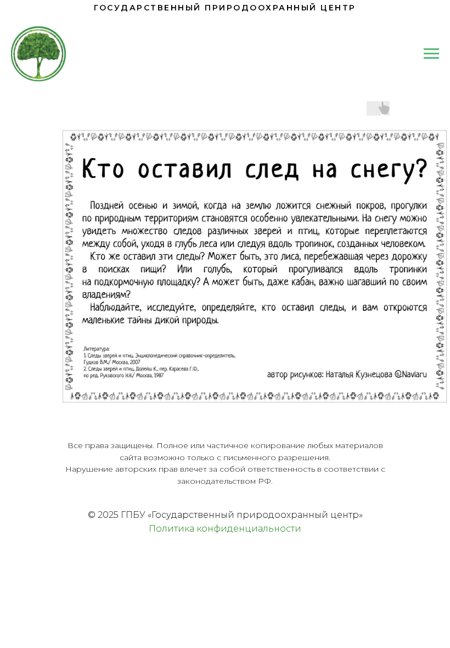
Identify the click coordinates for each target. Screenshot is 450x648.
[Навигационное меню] (431, 53)
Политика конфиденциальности (225, 528)
